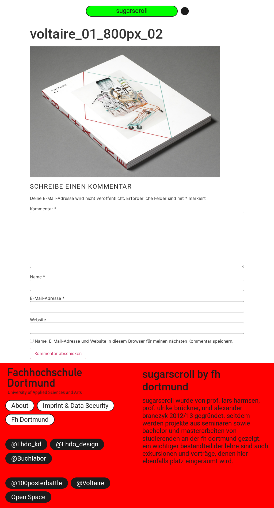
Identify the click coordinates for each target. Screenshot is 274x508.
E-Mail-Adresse (47, 298)
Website (38, 320)
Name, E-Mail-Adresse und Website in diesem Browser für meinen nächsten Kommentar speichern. (134, 341)
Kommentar (43, 209)
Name (37, 277)
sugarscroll (168, 374)
